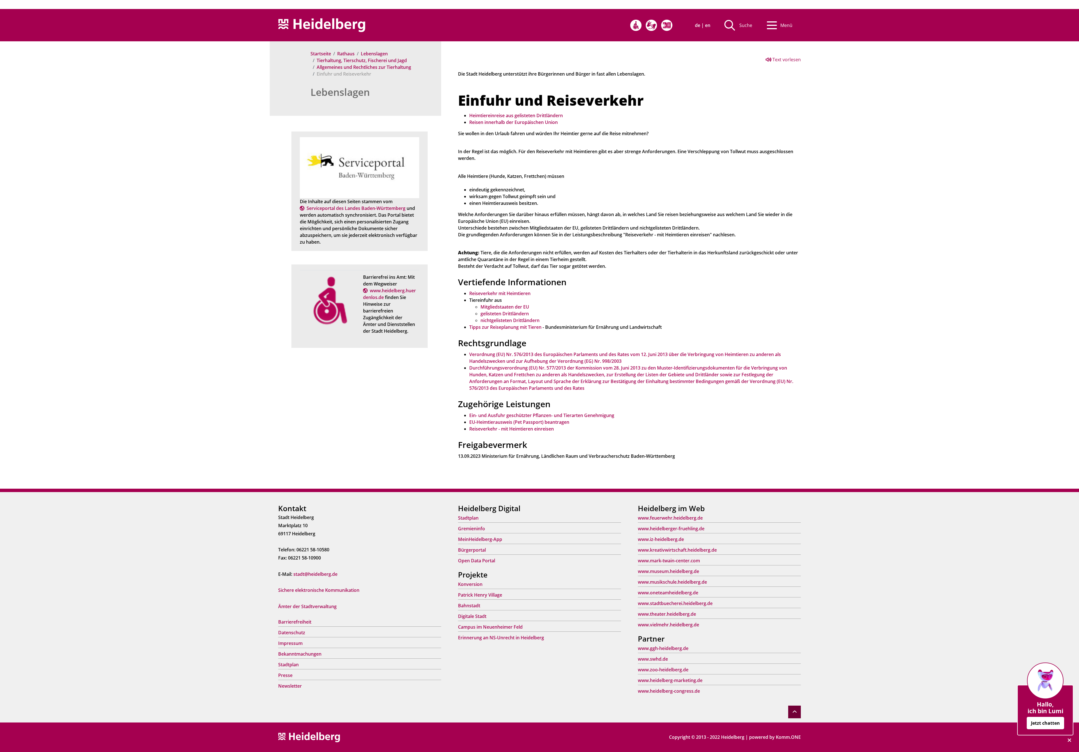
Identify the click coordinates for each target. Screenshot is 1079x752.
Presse (285, 675)
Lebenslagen (374, 54)
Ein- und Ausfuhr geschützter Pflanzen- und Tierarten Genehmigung (541, 415)
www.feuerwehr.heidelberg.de (670, 518)
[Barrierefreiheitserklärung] (635, 25)
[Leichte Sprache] (666, 25)
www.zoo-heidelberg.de (663, 670)
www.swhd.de (653, 659)
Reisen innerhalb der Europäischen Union (513, 122)
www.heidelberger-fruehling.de (671, 529)
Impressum (290, 643)
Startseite (320, 54)
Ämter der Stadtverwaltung (307, 606)
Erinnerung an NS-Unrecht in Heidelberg (501, 638)
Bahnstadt (469, 605)
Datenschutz (291, 632)
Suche (745, 25)
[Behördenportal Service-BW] (359, 167)
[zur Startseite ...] (309, 737)
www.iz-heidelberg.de (661, 539)
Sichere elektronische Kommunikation (318, 590)
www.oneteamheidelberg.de (668, 593)
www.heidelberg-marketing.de (670, 680)
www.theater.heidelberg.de (667, 614)
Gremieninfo (471, 529)
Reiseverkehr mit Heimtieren (500, 293)
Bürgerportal (472, 550)
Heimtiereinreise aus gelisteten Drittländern (516, 115)
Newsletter (290, 686)
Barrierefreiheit (294, 622)
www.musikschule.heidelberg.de (672, 582)
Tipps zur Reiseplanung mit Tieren (505, 327)
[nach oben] (794, 712)
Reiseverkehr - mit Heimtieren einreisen (511, 429)
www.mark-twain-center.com (669, 561)
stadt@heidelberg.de (315, 574)
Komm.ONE (788, 737)
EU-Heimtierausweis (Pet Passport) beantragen (519, 422)
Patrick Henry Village (480, 595)
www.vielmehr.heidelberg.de (668, 625)
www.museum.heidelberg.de (668, 571)
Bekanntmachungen (299, 654)
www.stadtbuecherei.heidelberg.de (675, 603)
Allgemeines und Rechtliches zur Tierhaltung (364, 67)
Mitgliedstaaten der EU (504, 307)
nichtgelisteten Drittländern (510, 320)
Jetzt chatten (1045, 723)
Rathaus (346, 54)
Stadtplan (288, 665)
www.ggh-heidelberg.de (663, 648)
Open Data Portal (476, 561)
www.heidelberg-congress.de (669, 691)
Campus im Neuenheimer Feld (490, 627)
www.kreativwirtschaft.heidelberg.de (677, 550)
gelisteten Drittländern (504, 314)
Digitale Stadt (472, 616)
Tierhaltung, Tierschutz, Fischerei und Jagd (362, 60)
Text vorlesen (786, 59)
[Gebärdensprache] (651, 25)
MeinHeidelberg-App (480, 539)
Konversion (470, 584)
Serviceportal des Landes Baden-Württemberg (356, 208)
